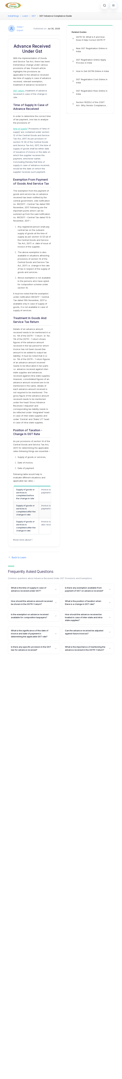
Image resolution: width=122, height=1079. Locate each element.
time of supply (20, 128)
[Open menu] (113, 5)
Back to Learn (19, 557)
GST (34, 16)
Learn (25, 16)
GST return (18, 90)
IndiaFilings (13, 16)
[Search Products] (104, 5)
